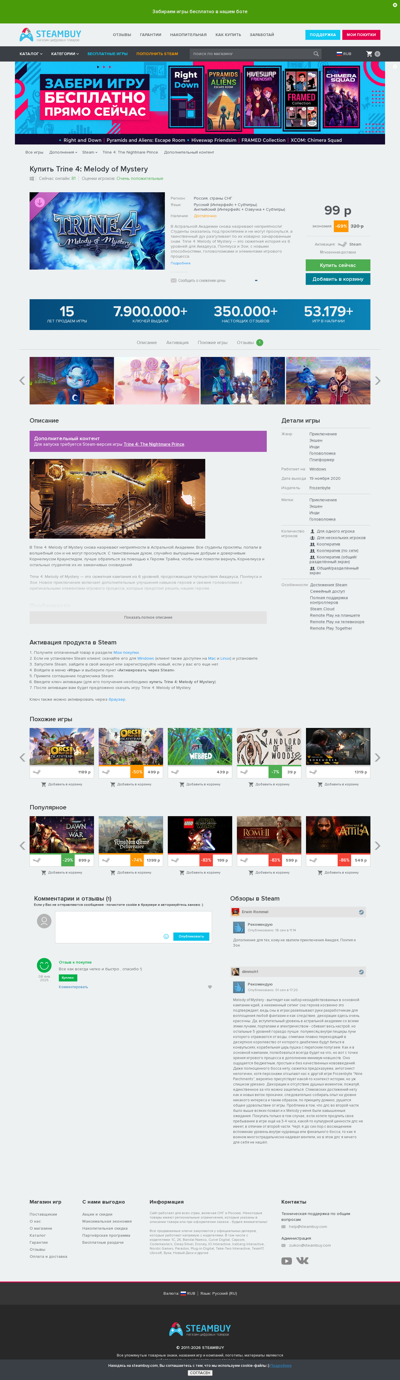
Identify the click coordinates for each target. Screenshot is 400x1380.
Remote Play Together (331, 628)
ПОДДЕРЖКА (323, 35)
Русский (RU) (224, 1293)
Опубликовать (191, 936)
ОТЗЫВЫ (122, 34)
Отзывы (248, 343)
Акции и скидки (97, 1214)
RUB (347, 54)
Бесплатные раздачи (103, 1242)
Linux (225, 658)
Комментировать (73, 987)
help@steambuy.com (308, 1226)
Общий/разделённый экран (334, 570)
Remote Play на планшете (335, 615)
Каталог (38, 1235)
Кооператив (328, 544)
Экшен (316, 440)
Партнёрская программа (106, 1235)
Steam (88, 152)
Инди (314, 446)
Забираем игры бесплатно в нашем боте (200, 11)
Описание (147, 343)
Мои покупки (126, 652)
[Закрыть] (395, 5)
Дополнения (61, 152)
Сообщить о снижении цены (201, 280)
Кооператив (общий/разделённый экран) (333, 559)
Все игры (34, 152)
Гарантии (39, 1242)
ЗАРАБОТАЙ (262, 34)
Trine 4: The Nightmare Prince (130, 152)
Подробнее (181, 263)
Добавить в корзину (337, 279)
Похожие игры (213, 343)
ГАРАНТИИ (150, 34)
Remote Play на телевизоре (337, 621)
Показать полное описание (148, 617)
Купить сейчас (338, 265)
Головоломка (323, 453)
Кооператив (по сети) (337, 550)
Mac (212, 658)
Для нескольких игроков (341, 537)
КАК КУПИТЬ (228, 34)
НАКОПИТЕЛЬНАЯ (188, 34)
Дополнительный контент (189, 152)
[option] (71, 380)
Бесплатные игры (108, 53)
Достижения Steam (328, 584)
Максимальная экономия (107, 1221)
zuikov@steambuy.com (310, 1245)
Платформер (322, 459)
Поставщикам (43, 1214)
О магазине (41, 1228)
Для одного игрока (336, 531)
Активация (177, 343)
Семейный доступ (327, 591)
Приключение (323, 433)
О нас (35, 1221)
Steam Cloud (322, 608)
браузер (117, 699)
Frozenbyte (320, 487)
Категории (63, 53)
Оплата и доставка (48, 1256)
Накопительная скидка (105, 1228)
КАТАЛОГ (29, 53)
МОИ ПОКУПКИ (361, 35)
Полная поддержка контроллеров (329, 600)
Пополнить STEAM (157, 53)
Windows (145, 658)
